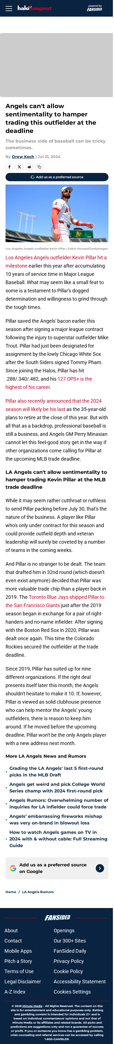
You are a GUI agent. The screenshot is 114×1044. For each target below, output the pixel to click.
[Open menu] (9, 8)
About (11, 930)
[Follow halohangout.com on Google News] (100, 868)
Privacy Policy (69, 961)
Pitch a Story (18, 961)
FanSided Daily (70, 951)
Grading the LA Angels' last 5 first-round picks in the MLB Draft (56, 772)
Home (11, 892)
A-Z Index (14, 992)
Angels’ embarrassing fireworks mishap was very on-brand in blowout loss (55, 820)
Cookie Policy (68, 971)
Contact (13, 941)
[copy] (39, 167)
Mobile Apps (18, 951)
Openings (64, 930)
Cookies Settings (72, 992)
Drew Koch (23, 156)
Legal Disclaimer (22, 981)
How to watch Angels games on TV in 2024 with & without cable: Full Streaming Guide (58, 839)
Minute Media (32, 1006)
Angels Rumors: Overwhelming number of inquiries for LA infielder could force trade (58, 804)
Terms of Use (19, 971)
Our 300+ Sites (70, 941)
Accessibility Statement (80, 981)
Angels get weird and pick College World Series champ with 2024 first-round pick (57, 788)
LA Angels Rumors (38, 892)
